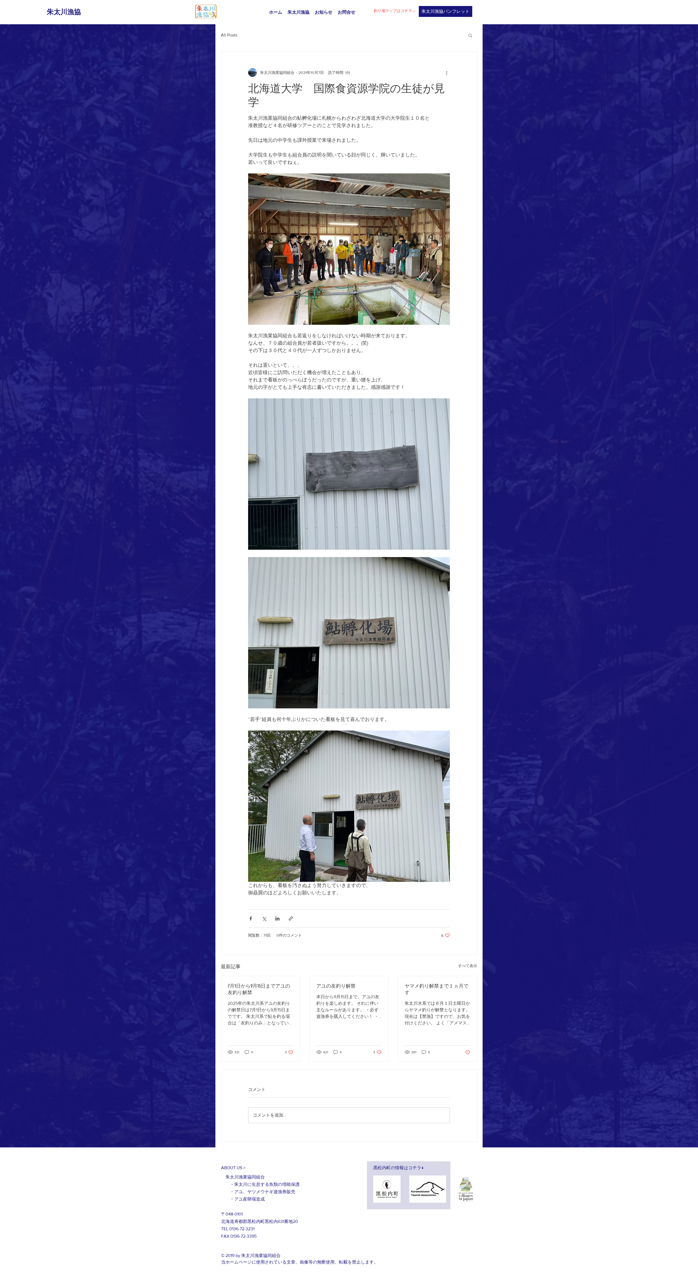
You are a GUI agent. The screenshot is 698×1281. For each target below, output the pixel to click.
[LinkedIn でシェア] (277, 918)
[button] (470, 35)
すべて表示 (467, 966)
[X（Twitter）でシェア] (264, 918)
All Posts (229, 35)
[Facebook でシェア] (250, 918)
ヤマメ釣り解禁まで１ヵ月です (436, 989)
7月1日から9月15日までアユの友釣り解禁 (259, 989)
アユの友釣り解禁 (336, 986)
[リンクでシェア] (290, 918)
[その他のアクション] (446, 72)
